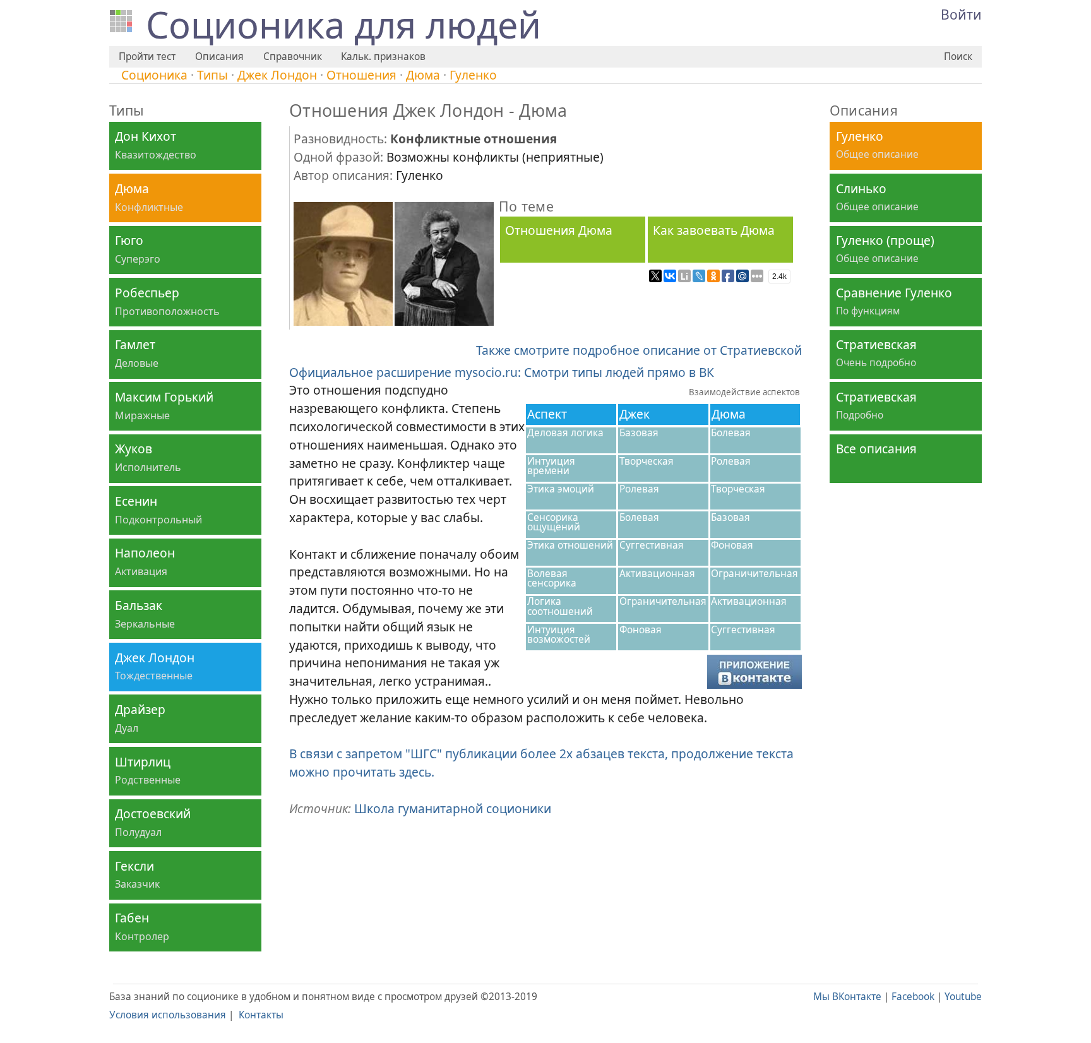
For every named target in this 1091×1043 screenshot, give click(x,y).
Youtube (963, 996)
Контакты (261, 1015)
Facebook (912, 996)
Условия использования (167, 1015)
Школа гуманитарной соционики (452, 808)
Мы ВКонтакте (847, 996)
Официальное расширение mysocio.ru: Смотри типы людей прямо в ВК (501, 372)
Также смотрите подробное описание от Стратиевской (639, 350)
